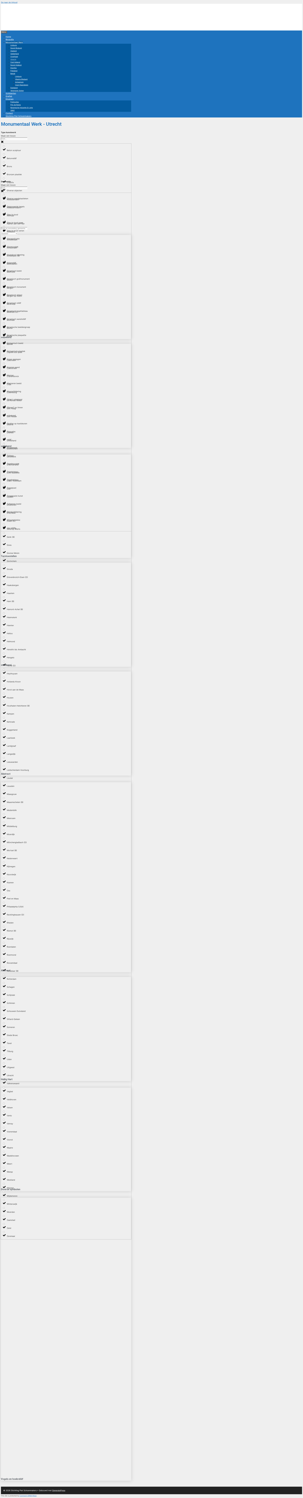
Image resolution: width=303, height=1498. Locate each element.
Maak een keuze (8, 136)
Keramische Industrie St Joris (21, 108)
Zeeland (13, 51)
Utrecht (13, 59)
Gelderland (14, 54)
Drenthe (13, 68)
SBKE (12, 110)
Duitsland (14, 88)
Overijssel (14, 57)
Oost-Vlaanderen (21, 85)
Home (8, 36)
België (12, 74)
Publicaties (14, 102)
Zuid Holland (15, 62)
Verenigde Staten (17, 91)
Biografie (10, 39)
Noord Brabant (16, 48)
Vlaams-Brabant (21, 79)
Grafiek (9, 96)
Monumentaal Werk (14, 42)
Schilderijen (11, 93)
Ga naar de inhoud (9, 2)
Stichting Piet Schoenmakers (18, 116)
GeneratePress (58, 1490)
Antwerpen (19, 82)
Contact (9, 113)
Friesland (13, 71)
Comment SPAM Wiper (28, 1496)
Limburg (13, 45)
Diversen (9, 99)
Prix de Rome (15, 105)
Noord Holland (16, 65)
